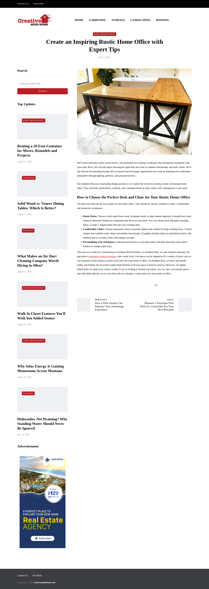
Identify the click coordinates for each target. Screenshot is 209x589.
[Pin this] (182, 285)
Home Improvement (104, 34)
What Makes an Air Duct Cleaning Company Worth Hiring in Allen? (38, 260)
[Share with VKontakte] (186, 285)
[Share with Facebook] (167, 285)
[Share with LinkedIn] (178, 285)
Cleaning (28, 230)
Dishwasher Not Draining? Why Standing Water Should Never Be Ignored (42, 423)
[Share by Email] (190, 285)
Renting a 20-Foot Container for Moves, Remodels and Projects (39, 150)
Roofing (162, 20)
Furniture (28, 178)
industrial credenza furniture (102, 256)
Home (79, 20)
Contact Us (23, 4)
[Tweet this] (171, 285)
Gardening (97, 20)
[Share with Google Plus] (174, 285)
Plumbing (28, 393)
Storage (118, 20)
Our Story (38, 4)
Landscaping (141, 20)
